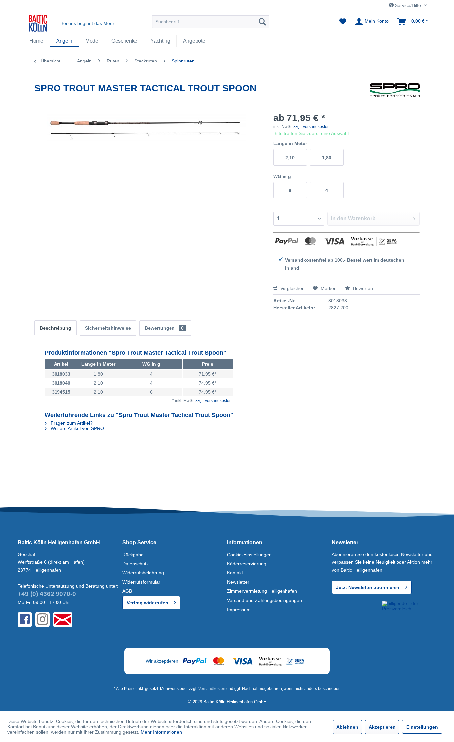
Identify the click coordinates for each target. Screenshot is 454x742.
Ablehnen (347, 727)
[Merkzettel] (343, 21)
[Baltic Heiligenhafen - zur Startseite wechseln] (38, 23)
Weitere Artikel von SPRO (76, 428)
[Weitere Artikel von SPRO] (395, 95)
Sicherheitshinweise (108, 328)
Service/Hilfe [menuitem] (408, 5)
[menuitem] (210, 21)
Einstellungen (422, 727)
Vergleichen (292, 288)
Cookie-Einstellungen (249, 554)
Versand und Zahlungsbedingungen (264, 600)
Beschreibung (55, 328)
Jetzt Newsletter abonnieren (367, 587)
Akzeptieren (382, 727)
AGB (127, 591)
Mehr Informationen (161, 732)
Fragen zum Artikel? (71, 423)
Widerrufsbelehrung (143, 572)
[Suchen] (262, 21)
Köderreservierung (246, 563)
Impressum (239, 609)
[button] (355, 613)
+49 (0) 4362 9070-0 (47, 593)
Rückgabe (133, 554)
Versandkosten (211, 688)
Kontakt (235, 572)
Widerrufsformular (141, 582)
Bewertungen (164, 328)
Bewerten (362, 288)
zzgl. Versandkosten (311, 126)
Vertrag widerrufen (147, 602)
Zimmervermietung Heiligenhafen (262, 591)
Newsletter (238, 582)
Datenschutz (135, 563)
